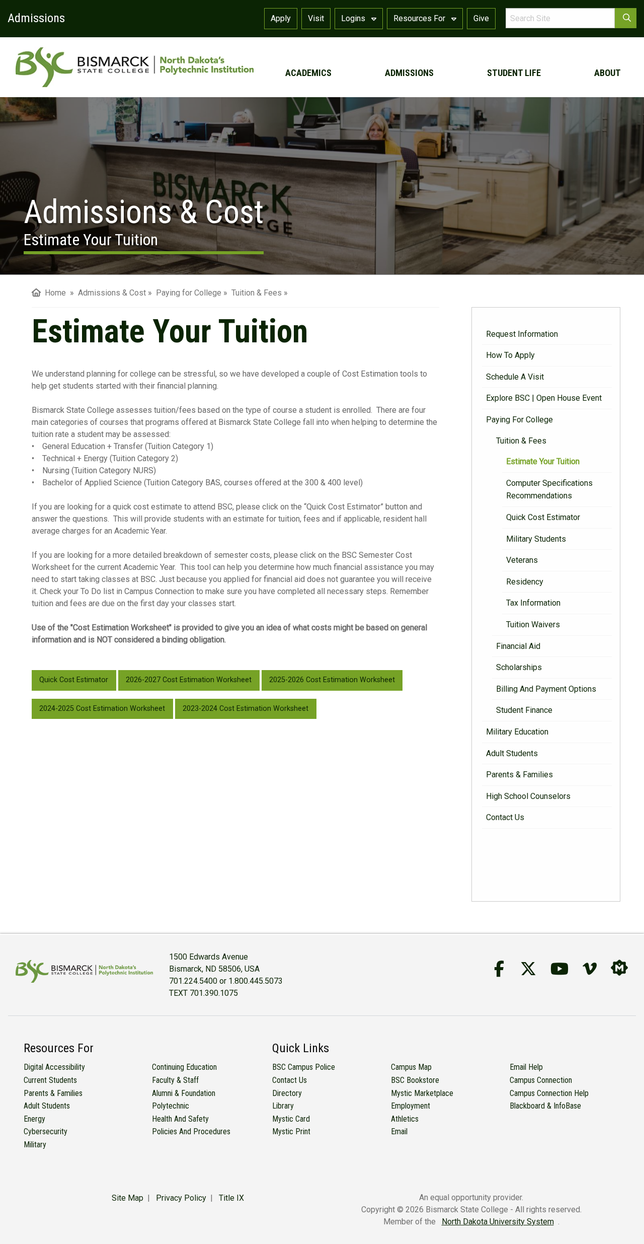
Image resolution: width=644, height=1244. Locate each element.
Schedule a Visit (515, 377)
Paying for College (519, 419)
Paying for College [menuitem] (188, 293)
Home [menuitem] (53, 293)
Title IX (231, 1198)
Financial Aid (518, 646)
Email (399, 1131)
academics (308, 72)
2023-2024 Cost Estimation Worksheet (245, 708)
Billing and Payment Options (546, 689)
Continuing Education (184, 1067)
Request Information (522, 334)
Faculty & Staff (175, 1080)
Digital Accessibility (54, 1067)
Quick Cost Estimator (543, 517)
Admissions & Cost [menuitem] (112, 293)
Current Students (50, 1080)
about (607, 72)
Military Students (536, 539)
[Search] (625, 18)
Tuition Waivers (533, 624)
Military (35, 1144)
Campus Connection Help (549, 1093)
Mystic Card (291, 1119)
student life (514, 72)
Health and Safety (180, 1119)
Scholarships (519, 667)
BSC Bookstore (415, 1080)
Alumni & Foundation (183, 1093)
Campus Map (411, 1067)
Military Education (517, 732)
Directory (287, 1093)
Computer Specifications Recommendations (549, 489)
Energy (34, 1119)
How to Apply (510, 355)
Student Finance (524, 710)
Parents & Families (519, 774)
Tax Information (533, 603)
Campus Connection (541, 1080)
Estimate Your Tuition (543, 461)
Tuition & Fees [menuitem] (256, 293)
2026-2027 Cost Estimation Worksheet (189, 680)
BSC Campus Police (303, 1067)
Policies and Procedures (191, 1131)
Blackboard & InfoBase (545, 1106)
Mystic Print (291, 1131)
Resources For (420, 18)
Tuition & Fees (521, 441)
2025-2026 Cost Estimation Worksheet (332, 680)
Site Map (127, 1198)
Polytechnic (170, 1106)
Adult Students (512, 753)
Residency (524, 582)
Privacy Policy (181, 1198)
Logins (354, 18)
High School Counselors (528, 796)
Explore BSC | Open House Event (544, 398)
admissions (409, 72)
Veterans (522, 560)
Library (283, 1106)
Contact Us (505, 817)
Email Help (526, 1067)
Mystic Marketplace (422, 1093)
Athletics (405, 1119)
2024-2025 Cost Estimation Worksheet (102, 708)
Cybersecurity (45, 1131)
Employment (410, 1106)
